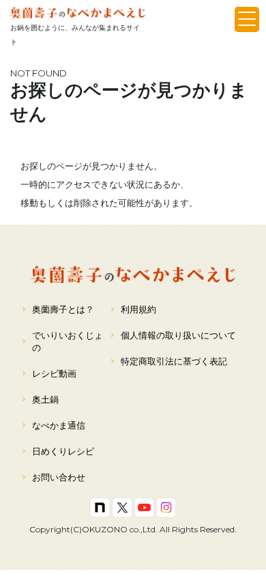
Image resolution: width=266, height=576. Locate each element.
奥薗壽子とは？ (63, 309)
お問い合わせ (58, 477)
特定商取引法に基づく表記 (174, 361)
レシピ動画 (54, 373)
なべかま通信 (58, 425)
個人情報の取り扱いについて (178, 335)
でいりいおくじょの (67, 341)
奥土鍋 (45, 399)
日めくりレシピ (63, 451)
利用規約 (138, 309)
